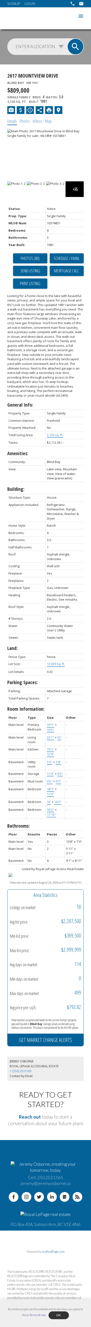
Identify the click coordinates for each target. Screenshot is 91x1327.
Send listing (30, 271)
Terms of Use (37, 1315)
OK (58, 1315)
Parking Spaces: (22, 682)
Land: (12, 648)
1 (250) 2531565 (21, 1071)
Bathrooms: (18, 826)
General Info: (20, 404)
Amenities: (17, 453)
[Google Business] (64, 1197)
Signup (13, 3)
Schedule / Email (67, 258)
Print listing (30, 283)
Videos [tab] (37, 121)
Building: (16, 489)
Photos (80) (30, 258)
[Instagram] (26, 1197)
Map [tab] (48, 121)
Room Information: (26, 709)
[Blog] (77, 1197)
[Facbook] (13, 1197)
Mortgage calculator (67, 271)
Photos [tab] (25, 121)
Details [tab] (12, 121)
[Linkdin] (52, 1197)
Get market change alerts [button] (45, 1039)
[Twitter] (39, 1197)
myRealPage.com (53, 1252)
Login (30, 3)
